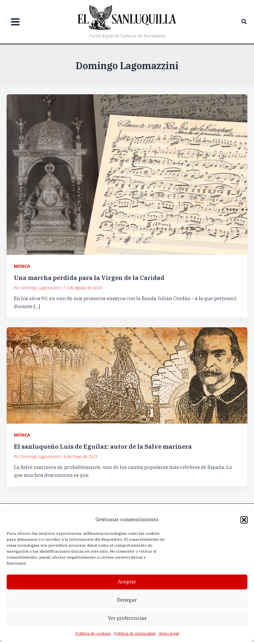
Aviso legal (169, 633)
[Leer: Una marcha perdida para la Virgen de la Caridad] (127, 174)
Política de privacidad (134, 633)
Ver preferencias (127, 618)
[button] (244, 520)
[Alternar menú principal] (15, 21)
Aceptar (127, 581)
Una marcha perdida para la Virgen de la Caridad (89, 278)
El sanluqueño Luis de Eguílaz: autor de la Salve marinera (103, 446)
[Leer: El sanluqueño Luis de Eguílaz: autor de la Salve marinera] (127, 375)
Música (22, 266)
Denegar (127, 600)
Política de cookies (93, 633)
